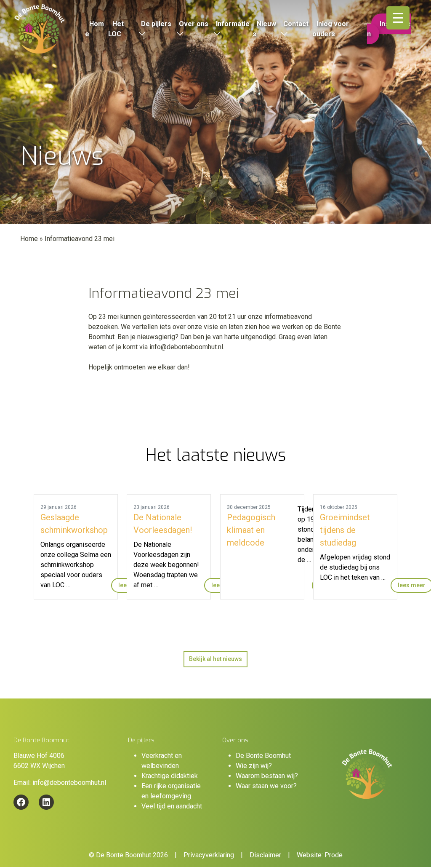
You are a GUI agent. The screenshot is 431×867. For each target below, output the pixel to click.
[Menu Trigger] (398, 17)
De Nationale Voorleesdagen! (162, 523)
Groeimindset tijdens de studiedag (345, 530)
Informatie (233, 24)
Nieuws (264, 29)
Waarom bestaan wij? (267, 776)
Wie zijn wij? (254, 766)
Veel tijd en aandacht (171, 806)
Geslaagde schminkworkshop (74, 523)
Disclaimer (265, 855)
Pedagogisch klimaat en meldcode (251, 530)
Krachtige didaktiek (169, 776)
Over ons (193, 24)
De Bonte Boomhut (263, 756)
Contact (296, 24)
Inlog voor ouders (330, 29)
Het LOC (116, 29)
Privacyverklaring (209, 855)
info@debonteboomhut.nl (69, 783)
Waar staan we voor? (266, 786)
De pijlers (156, 24)
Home (94, 29)
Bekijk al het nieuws (215, 659)
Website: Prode (320, 855)
